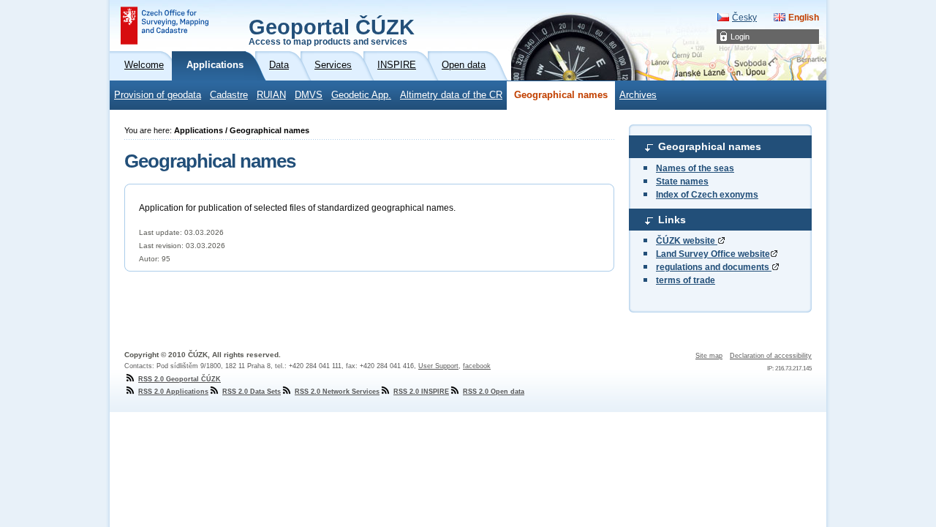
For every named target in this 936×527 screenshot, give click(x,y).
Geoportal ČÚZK (332, 30)
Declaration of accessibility (771, 355)
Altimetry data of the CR (451, 95)
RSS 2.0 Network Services (337, 391)
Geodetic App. (361, 95)
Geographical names (561, 95)
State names (682, 181)
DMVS (308, 95)
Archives (638, 95)
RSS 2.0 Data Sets (251, 391)
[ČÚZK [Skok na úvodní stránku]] (164, 26)
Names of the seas (695, 168)
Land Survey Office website (713, 254)
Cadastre (229, 95)
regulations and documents (713, 267)
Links (672, 219)
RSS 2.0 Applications (173, 391)
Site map (708, 355)
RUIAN (271, 95)
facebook (477, 366)
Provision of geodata (157, 95)
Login (740, 36)
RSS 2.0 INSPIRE (421, 391)
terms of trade (685, 280)
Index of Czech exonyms (707, 195)
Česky (744, 17)
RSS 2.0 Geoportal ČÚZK (179, 379)
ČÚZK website (686, 241)
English (803, 17)
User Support (438, 366)
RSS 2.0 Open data (493, 391)
